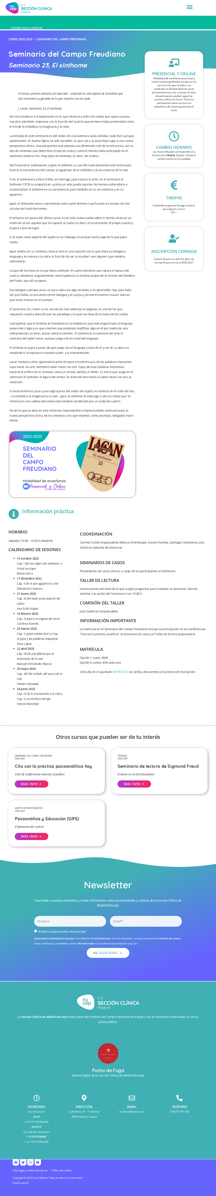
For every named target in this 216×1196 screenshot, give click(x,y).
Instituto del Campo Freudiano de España (117, 1017)
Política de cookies (62, 1170)
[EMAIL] (132, 1098)
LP (27, 1183)
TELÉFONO (179, 1107)
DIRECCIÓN (84, 1107)
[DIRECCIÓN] (84, 1098)
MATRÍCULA (120, 672)
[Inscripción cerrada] (174, 238)
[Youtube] (38, 1162)
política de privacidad (73, 931)
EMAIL (131, 1107)
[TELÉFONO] (179, 1098)
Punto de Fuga (108, 1070)
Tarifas (174, 198)
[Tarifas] (174, 185)
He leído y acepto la (62, 931)
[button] (189, 7)
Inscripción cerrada (174, 251)
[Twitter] (23, 1162)
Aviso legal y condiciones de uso (30, 1170)
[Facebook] (16, 1162)
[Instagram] (30, 1162)
